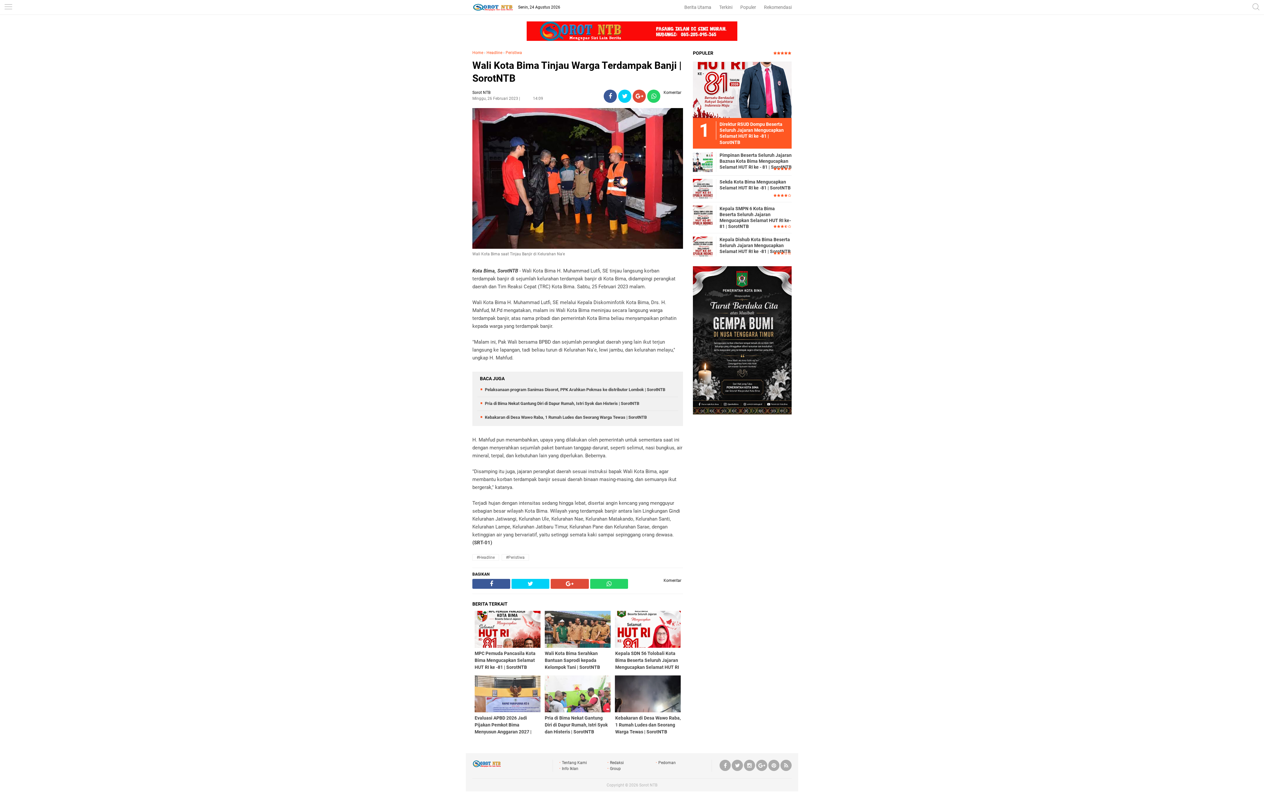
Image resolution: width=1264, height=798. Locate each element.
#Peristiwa (515, 557)
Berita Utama (697, 7)
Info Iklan (570, 768)
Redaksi (617, 762)
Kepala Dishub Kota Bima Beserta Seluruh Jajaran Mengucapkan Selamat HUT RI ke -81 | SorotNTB (755, 245)
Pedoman (667, 762)
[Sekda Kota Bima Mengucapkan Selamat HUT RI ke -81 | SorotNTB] (703, 188)
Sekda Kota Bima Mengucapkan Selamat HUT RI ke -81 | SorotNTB (755, 184)
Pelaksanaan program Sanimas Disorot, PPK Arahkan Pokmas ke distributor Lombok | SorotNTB (575, 389)
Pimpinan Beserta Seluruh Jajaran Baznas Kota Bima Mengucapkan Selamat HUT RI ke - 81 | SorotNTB (756, 161)
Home (477, 52)
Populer (748, 7)
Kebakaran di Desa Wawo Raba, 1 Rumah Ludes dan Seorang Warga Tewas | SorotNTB (566, 417)
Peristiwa (514, 52)
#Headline (486, 557)
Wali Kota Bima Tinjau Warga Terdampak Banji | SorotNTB (577, 72)
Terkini (725, 7)
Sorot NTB (648, 785)
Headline (494, 52)
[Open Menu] (8, 7)
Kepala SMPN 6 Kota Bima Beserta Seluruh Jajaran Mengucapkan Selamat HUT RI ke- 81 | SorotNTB (755, 217)
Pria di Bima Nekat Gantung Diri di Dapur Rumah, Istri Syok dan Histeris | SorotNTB (562, 403)
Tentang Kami (574, 762)
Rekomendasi (778, 7)
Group (615, 768)
